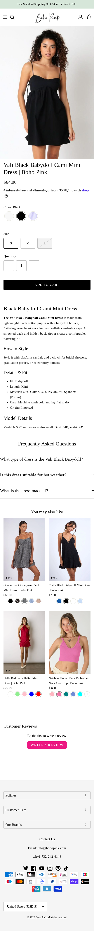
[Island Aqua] (80, 694)
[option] (47, 92)
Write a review (47, 745)
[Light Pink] (52, 694)
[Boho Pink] (47, 17)
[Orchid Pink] (59, 694)
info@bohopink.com (52, 848)
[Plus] (34, 265)
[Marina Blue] (73, 694)
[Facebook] (33, 868)
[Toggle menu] (5, 17)
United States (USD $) (22, 906)
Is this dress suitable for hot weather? (33, 475)
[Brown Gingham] (38, 601)
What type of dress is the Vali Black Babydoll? (41, 459)
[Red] (38, 694)
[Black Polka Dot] (17, 601)
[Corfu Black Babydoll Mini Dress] (70, 549)
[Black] (21, 216)
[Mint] (17, 694)
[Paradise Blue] (59, 601)
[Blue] (31, 694)
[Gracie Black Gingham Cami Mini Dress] (24, 549)
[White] (9, 216)
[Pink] (24, 694)
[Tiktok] (66, 868)
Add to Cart (47, 284)
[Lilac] (33, 216)
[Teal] (66, 694)
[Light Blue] (80, 601)
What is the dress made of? (24, 490)
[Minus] (8, 265)
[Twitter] (25, 868)
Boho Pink (41, 917)
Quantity (9, 256)
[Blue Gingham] (31, 601)
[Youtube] (41, 868)
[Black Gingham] (24, 601)
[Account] (79, 17)
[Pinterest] (58, 868)
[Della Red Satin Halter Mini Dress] (24, 642)
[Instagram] (49, 868)
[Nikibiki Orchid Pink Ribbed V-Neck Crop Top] (70, 642)
